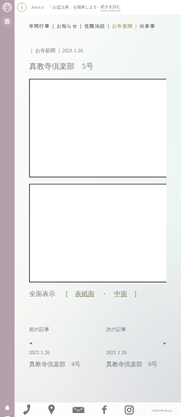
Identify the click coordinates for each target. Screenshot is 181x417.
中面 (120, 293)
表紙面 (85, 293)
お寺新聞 (122, 26)
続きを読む (111, 7)
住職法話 (94, 26)
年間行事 (39, 26)
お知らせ (67, 26)
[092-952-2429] (26, 409)
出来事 (147, 26)
